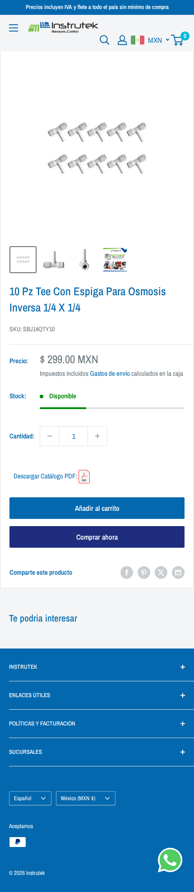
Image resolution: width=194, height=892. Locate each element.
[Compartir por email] (178, 572)
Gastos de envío (110, 373)
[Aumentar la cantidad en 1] (97, 436)
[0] (177, 40)
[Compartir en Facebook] (126, 572)
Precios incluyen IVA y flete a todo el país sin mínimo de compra (97, 7)
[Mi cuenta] (122, 40)
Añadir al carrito (97, 508)
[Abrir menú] (13, 28)
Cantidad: (21, 436)
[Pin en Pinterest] (144, 572)
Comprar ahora (97, 537)
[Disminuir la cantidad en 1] (49, 436)
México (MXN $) (78, 798)
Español (22, 798)
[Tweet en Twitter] (161, 572)
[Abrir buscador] (105, 40)
